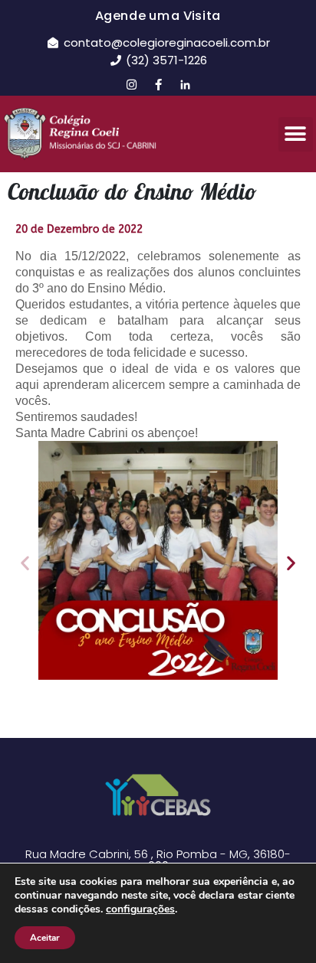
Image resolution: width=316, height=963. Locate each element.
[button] (295, 134)
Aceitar (45, 938)
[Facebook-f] (158, 84)
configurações (140, 909)
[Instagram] (131, 84)
